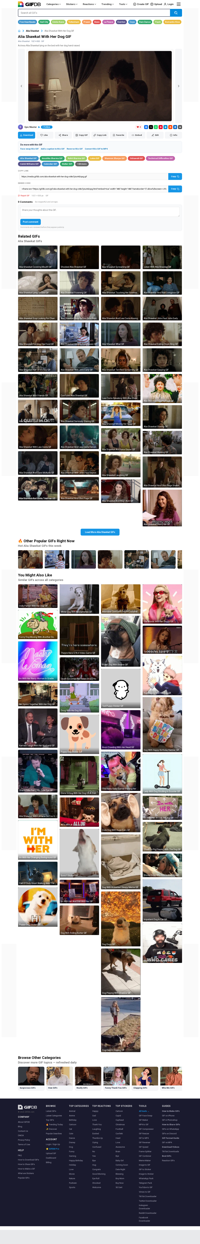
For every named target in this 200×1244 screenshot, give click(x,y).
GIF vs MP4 (167, 1142)
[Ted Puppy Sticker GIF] (120, 688)
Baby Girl (120, 1160)
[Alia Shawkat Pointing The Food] (30, 559)
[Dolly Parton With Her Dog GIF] (38, 596)
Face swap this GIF (29, 149)
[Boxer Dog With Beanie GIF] (120, 641)
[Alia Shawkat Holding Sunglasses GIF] (79, 334)
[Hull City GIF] (44, 22)
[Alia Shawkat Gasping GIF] (162, 360)
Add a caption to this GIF (53, 149)
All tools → (144, 1111)
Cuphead (120, 1120)
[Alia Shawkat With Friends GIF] (38, 386)
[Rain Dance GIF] (145, 22)
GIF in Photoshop (170, 1120)
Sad (94, 1115)
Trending (106, 4)
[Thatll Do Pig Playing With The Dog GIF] (162, 836)
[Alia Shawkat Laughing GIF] (120, 465)
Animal (72, 1111)
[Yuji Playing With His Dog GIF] (162, 675)
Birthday (72, 1120)
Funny (71, 1151)
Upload (158, 4)
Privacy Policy (24, 1140)
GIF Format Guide (170, 1138)
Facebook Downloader (144, 1219)
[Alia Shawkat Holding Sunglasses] (57, 559)
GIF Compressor (146, 1129)
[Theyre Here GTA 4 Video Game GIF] (79, 635)
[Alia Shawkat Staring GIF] (162, 417)
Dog (71, 1147)
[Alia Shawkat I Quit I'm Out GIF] (38, 411)
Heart (118, 1138)
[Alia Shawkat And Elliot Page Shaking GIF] (162, 472)
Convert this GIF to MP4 (96, 149)
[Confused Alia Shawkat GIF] (79, 386)
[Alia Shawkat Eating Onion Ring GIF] (162, 334)
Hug (94, 1165)
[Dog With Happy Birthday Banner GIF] (162, 724)
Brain (118, 1151)
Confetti (119, 1133)
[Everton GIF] (121, 22)
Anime (72, 1115)
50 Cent (119, 1187)
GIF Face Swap (145, 1115)
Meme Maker (145, 1160)
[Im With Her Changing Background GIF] (38, 840)
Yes (94, 1156)
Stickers (70, 4)
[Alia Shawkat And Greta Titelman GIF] (38, 488)
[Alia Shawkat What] (83, 559)
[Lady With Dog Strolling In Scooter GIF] (162, 774)
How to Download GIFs (28, 1160)
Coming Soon (122, 1165)
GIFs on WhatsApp (170, 1129)
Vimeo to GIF (144, 1192)
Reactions (88, 4)
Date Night (120, 1169)
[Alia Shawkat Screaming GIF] (120, 257)
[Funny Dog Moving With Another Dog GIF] (38, 624)
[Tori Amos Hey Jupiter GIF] (162, 640)
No (93, 1151)
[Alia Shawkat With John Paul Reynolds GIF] (79, 463)
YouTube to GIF (145, 1187)
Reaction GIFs (168, 1160)
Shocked (96, 1183)
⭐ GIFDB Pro (52, 1149)
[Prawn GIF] (87, 22)
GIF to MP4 (144, 1138)
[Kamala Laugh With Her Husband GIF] (38, 728)
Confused (96, 1147)
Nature (72, 1178)
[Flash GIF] (157, 22)
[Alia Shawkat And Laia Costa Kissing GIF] (120, 308)
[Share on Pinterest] (161, 127)
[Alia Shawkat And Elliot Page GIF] (79, 488)
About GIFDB (24, 1122)
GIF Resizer (144, 1133)
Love (71, 1169)
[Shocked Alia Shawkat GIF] (79, 257)
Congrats (96, 1169)
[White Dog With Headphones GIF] (79, 599)
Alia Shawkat (32, 31)
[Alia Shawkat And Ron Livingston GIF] (162, 283)
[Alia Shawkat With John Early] (163, 559)
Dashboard (51, 1158)
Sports (72, 1187)
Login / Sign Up (53, 1144)
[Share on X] (151, 127)
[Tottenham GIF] (74, 22)
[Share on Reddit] (170, 127)
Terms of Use (24, 1144)
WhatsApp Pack (146, 1178)
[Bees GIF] (97, 22)
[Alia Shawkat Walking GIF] (162, 442)
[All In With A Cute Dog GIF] (79, 812)
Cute (71, 1133)
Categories (52, 4)
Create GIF (143, 4)
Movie (72, 1174)
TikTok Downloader (147, 1196)
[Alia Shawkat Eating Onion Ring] (110, 559)
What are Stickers (26, 1173)
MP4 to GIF (144, 1124)
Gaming (72, 1156)
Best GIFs (166, 1156)
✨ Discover (51, 1129)
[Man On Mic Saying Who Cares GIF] (162, 943)
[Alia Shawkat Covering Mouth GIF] (38, 257)
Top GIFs (50, 1120)
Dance (72, 1138)
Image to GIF (144, 1165)
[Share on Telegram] (165, 127)
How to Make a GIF (26, 1169)
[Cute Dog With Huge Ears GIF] (120, 812)
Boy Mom (120, 1178)
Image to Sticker (146, 1174)
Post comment (30, 222)
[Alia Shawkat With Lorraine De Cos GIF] (38, 806)
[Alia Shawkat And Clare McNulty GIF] (38, 463)
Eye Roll (95, 1178)
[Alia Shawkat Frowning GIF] (79, 283)
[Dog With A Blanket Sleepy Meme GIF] (120, 861)
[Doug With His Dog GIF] (79, 698)
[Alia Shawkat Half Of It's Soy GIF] (38, 360)
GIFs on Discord (169, 1133)
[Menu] (178, 4)
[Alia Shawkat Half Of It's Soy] (136, 559)
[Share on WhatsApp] (156, 127)
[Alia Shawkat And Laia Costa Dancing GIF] (79, 437)
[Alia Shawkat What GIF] (120, 334)
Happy (95, 1111)
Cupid (118, 1115)
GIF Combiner (145, 1156)
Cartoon (72, 1124)
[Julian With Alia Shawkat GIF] (162, 257)
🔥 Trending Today (54, 1124)
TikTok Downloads (170, 1151)
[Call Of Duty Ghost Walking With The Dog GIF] (38, 873)
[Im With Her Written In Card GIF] (162, 808)
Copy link (23, 171)
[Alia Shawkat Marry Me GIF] (162, 508)
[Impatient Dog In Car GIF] (162, 900)
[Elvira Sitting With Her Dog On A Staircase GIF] (79, 775)
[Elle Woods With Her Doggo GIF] (162, 604)
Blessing (119, 1174)
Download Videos (170, 1147)
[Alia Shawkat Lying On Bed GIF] (38, 283)
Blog (20, 1126)
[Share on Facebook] (146, 127)
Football (119, 1129)
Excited (95, 1133)
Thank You (97, 1124)
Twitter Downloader (148, 1201)
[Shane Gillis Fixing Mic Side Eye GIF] (38, 771)
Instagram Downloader (144, 1207)
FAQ (20, 1155)
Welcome (96, 1187)
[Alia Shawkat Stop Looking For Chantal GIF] (38, 308)
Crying (95, 1142)
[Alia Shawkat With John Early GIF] (79, 360)
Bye (94, 1160)
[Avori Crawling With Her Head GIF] (120, 729)
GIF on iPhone (168, 1115)
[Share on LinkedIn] (175, 127)
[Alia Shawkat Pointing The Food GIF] (38, 334)
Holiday (72, 1165)
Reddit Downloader (147, 1213)
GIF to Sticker (145, 1169)
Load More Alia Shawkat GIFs (100, 532)
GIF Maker (143, 1120)
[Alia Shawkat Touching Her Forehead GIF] (120, 283)
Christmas (120, 1124)
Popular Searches (54, 1133)
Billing (48, 1162)
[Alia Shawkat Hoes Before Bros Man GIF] (79, 308)
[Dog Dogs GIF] (120, 918)
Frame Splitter (145, 1151)
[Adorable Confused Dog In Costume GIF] (120, 599)
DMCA (21, 1135)
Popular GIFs (23, 1178)
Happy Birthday (76, 1160)
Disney (72, 1142)
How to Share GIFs (26, 1164)
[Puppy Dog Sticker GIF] (38, 907)
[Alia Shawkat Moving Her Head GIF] (120, 414)
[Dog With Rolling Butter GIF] (79, 920)
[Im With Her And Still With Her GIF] (79, 891)
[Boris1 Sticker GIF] (79, 853)
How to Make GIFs (171, 1111)
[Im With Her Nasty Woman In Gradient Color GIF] (38, 661)
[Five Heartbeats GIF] (27, 22)
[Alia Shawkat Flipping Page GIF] (162, 388)
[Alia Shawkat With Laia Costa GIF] (38, 437)
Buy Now (120, 1183)
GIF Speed (143, 1147)
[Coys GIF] (132, 22)
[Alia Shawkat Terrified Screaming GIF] (120, 360)
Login (171, 4)
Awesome (120, 1147)
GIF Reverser (144, 1142)
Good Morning (98, 1174)
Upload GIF (51, 1153)
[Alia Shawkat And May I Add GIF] (120, 491)
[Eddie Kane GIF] (58, 22)
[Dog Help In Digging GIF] (120, 1024)
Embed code (24, 183)
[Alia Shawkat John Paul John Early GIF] (162, 308)
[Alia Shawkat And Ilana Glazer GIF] (120, 440)
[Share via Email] (180, 127)
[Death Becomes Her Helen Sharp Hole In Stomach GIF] (79, 669)
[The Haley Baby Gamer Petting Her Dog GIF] (120, 771)
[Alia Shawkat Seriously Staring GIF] (79, 411)
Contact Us (23, 1131)
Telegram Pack (145, 1183)
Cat (70, 1129)
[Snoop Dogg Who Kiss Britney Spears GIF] (162, 865)
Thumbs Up (97, 1138)
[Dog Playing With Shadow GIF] (120, 972)
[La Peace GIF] (108, 22)
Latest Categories (54, 1115)
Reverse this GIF (75, 149)
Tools (122, 4)
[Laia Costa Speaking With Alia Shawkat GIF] (120, 387)
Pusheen (73, 1183)
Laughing (96, 1129)
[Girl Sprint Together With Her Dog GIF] (38, 694)
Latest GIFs (51, 1111)
